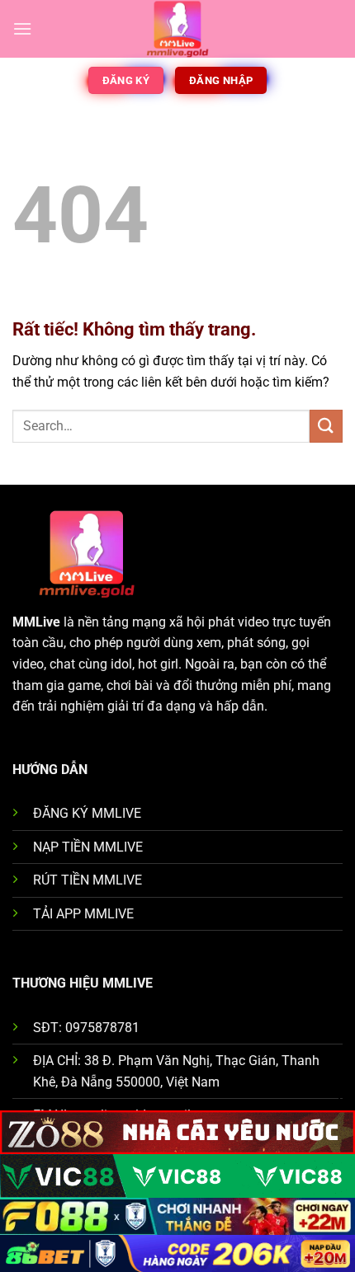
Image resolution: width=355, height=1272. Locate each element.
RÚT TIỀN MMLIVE (87, 880)
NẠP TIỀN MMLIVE (88, 847)
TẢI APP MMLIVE (83, 914)
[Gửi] (326, 426)
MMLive (36, 622)
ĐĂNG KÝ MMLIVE (87, 813)
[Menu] (22, 28)
